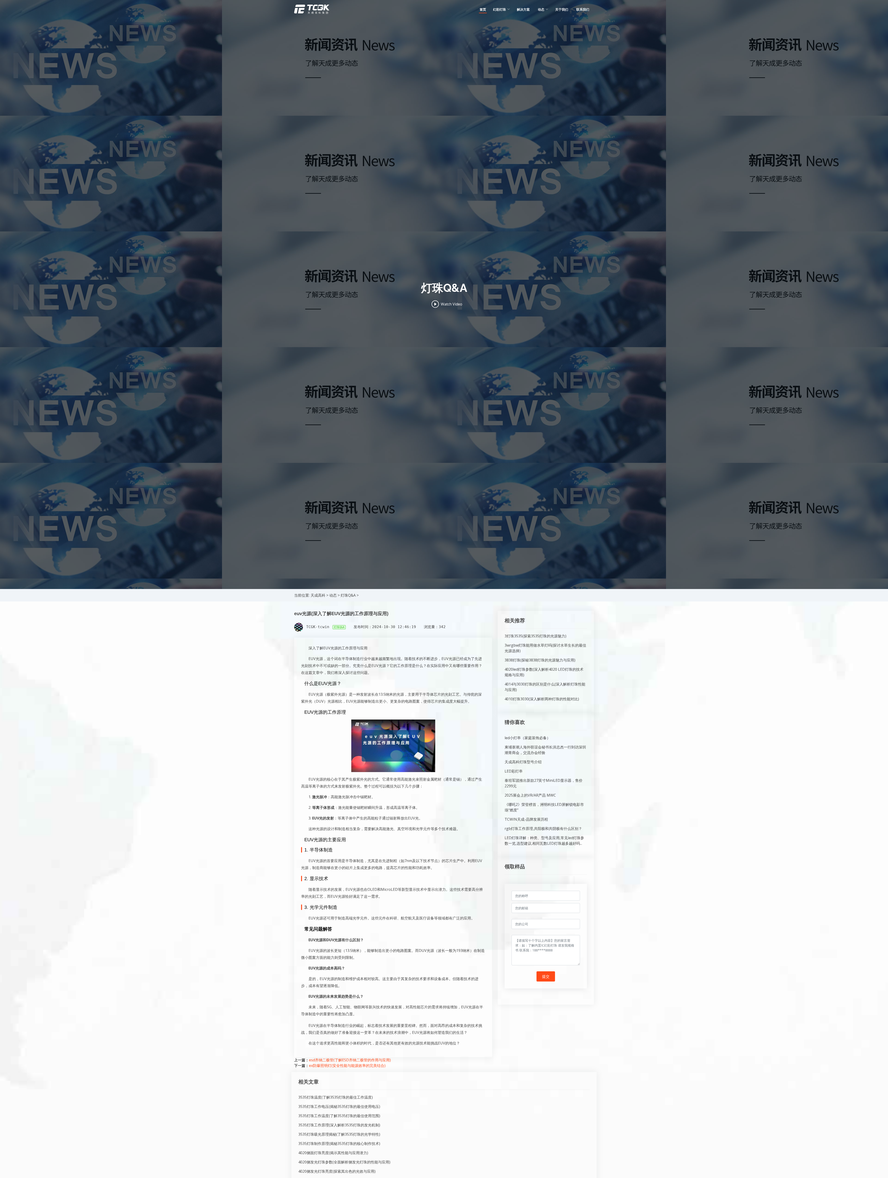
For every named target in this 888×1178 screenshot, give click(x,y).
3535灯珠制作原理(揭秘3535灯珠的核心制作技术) (339, 1143)
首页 (483, 9)
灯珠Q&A (348, 595)
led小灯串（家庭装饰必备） (527, 737)
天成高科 (318, 595)
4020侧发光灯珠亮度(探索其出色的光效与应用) (337, 1171)
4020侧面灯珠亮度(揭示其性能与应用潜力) (333, 1152)
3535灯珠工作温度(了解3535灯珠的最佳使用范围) (339, 1115)
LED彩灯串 (514, 771)
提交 (545, 976)
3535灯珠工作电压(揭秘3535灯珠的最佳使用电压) (339, 1106)
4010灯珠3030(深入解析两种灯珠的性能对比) (542, 698)
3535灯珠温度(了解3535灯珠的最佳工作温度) (335, 1097)
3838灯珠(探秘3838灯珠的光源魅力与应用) (540, 660)
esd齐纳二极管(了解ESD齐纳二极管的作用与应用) (350, 1060)
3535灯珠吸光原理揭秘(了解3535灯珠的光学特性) (339, 1134)
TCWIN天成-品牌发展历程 (526, 819)
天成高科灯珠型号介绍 (523, 761)
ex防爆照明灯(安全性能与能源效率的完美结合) (347, 1065)
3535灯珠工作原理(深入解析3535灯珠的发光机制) (339, 1125)
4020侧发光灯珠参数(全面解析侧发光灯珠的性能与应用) (344, 1162)
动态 (333, 595)
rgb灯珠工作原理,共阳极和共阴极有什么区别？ (543, 828)
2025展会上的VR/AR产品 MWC (530, 795)
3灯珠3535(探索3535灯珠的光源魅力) (535, 636)
